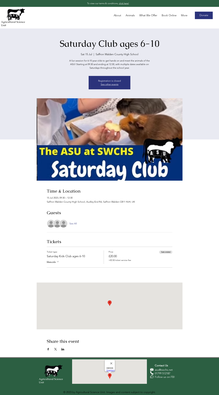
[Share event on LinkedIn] (62, 349)
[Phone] (152, 373)
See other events (109, 84)
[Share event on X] (55, 349)
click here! (124, 3)
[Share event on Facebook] (48, 349)
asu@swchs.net (164, 369)
